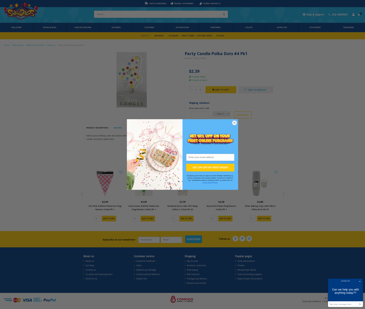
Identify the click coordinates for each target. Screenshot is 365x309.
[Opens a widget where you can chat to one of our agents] (345, 292)
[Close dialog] (234, 122)
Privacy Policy (207, 182)
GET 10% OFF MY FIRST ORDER (210, 167)
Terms (215, 182)
